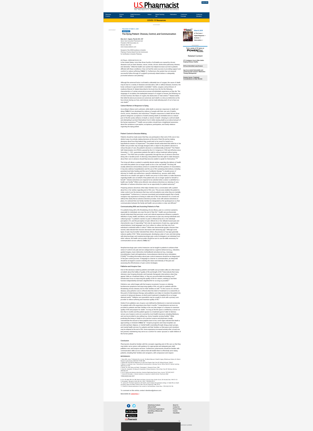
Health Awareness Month (135, 15)
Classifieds (176, 413)
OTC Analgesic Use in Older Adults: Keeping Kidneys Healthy (193, 61)
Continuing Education (199, 15)
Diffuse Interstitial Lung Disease (193, 66)
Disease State (121, 15)
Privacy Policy (177, 409)
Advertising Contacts (154, 405)
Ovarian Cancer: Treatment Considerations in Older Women (192, 78)
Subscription (198, 40)
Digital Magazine (199, 35)
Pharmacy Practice (108, 15)
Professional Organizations (156, 409)
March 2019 (198, 30)
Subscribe (205, 2)
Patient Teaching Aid (159, 15)
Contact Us (176, 407)
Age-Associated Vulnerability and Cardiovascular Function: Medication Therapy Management (194, 71)
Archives (196, 38)
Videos (149, 14)
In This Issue (198, 33)
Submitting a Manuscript (155, 411)
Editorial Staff (152, 407)
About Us (175, 405)
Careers (175, 411)
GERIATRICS (126, 31)
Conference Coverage (184, 15)
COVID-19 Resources (156, 20)
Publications (173, 14)
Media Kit (150, 413)
